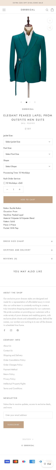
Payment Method (10, 369)
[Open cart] (52, 9)
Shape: (6, 160)
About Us (7, 345)
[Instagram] (11, 330)
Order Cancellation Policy (14, 360)
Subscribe (14, 424)
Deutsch (27, 439)
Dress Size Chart (13, 241)
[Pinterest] (18, 330)
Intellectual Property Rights (14, 383)
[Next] (34, 102)
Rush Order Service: (12, 178)
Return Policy (9, 374)
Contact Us (8, 350)
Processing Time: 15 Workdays (16, 172)
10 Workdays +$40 (14, 183)
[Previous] (21, 102)
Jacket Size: (8, 135)
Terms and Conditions (12, 388)
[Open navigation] (4, 10)
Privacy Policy (9, 378)
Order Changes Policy (12, 364)
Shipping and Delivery (17, 250)
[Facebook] (4, 330)
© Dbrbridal (28, 445)
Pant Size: (7, 148)
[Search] (47, 9)
